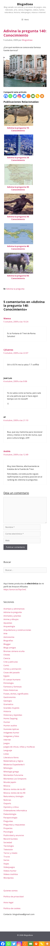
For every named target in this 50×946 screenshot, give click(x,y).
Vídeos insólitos (10, 874)
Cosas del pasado (11, 672)
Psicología (8, 831)
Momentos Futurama (13, 775)
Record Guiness (10, 838)
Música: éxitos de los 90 (14, 792)
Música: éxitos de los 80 (14, 789)
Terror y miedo (10, 853)
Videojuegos (9, 867)
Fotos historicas (10, 690)
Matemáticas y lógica (13, 761)
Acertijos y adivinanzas (14, 608)
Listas (6, 753)
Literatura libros (11, 757)
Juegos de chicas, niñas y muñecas (19, 746)
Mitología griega (11, 771)
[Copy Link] (37, 96)
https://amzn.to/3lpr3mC (14, 589)
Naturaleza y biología (13, 796)
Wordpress (8, 877)
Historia (7, 711)
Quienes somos (10, 890)
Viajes (6, 863)
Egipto (6, 676)
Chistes (6, 654)
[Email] (33, 96)
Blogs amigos (9, 647)
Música (6, 785)
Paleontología (9, 814)
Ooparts (7, 803)
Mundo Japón (9, 782)
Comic (6, 665)
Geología (7, 700)
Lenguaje (7, 750)
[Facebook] (6, 96)
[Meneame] (28, 96)
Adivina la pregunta (15, 288)
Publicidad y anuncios (13, 835)
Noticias (7, 800)
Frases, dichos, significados (15, 693)
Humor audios (10, 725)
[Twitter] (15, 96)
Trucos (6, 856)
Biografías (8, 640)
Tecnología (8, 846)
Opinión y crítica (11, 807)
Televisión (8, 849)
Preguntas (8, 821)
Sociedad (7, 842)
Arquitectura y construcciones (17, 630)
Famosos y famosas (12, 686)
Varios (6, 860)
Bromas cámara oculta (14, 651)
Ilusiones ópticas (11, 729)
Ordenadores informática (15, 810)
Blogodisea (25, 4)
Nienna (7, 318)
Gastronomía (9, 697)
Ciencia (6, 658)
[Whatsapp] (10, 96)
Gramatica (8, 704)
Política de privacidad (13, 896)
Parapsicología (10, 817)
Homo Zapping (10, 718)
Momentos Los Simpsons (14, 778)
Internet (7, 739)
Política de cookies (11, 908)
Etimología (8, 683)
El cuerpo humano (11, 679)
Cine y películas (10, 661)
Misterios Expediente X (14, 764)
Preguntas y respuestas (14, 824)
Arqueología (9, 626)
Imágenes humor (11, 732)
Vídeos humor (9, 870)
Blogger (7, 644)
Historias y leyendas (12, 715)
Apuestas (7, 623)
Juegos (6, 743)
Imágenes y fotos (11, 736)
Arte (5, 633)
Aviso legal (8, 902)
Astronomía (8, 637)
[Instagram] (19, 96)
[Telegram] (24, 96)
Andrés (6, 451)
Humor (6, 722)
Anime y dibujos (10, 619)
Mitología (7, 768)
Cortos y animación (12, 669)
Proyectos (7, 828)
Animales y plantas (12, 615)
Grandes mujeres (11, 708)
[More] (42, 96)
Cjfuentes (8, 349)
